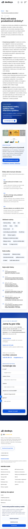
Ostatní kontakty (5, 458)
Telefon (5, 383)
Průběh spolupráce (5, 497)
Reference (3, 502)
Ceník (2, 495)
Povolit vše (14, 525)
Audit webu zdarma (14, 260)
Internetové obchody (8, 257)
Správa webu (4, 484)
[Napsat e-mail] (22, 2)
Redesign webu (4, 482)
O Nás (16, 226)
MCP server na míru (19, 469)
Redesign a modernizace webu (10, 238)
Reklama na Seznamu (20, 472)
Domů (2, 11)
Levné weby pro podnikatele (10, 232)
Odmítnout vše (14, 522)
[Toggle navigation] (25, 2)
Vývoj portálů (6, 254)
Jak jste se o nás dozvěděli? (10, 390)
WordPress (21, 232)
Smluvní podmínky (8, 461)
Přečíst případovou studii (11, 160)
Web (14, 223)
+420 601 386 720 (7, 357)
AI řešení (5, 260)
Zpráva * (5, 398)
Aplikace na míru (20, 257)
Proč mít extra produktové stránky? (9, 13)
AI (12, 229)
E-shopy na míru (13, 244)
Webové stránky (16, 254)
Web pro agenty (11, 235)
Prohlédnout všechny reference (11, 163)
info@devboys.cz (18, 357)
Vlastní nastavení (14, 518)
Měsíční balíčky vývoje (6, 500)
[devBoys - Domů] (7, 2)
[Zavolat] (18, 2)
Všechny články (7, 223)
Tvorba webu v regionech (20, 479)
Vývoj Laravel (6, 229)
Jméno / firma (6, 376)
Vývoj (11, 226)
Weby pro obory (7, 241)
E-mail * (5, 369)
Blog (7, 11)
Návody (5, 244)
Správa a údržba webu (18, 241)
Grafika (5, 226)
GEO (4, 235)
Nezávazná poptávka (7, 448)
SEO (19, 223)
